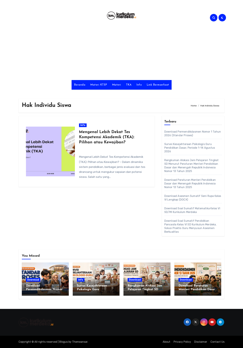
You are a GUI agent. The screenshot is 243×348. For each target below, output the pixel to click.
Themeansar (79, 341)
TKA (129, 85)
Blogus (63, 341)
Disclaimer (200, 341)
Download (33, 279)
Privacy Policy (182, 341)
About (166, 341)
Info (139, 85)
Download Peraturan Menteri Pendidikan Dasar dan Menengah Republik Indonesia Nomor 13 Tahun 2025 (190, 183)
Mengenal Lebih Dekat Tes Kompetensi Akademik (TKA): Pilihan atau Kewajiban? (106, 137)
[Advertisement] (121, 52)
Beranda (79, 85)
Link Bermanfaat (158, 85)
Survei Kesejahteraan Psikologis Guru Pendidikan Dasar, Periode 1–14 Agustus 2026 (189, 148)
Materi (116, 85)
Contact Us (217, 341)
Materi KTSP (98, 85)
